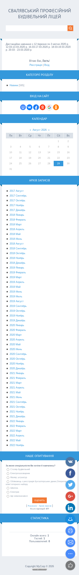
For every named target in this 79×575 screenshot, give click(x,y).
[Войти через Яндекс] (42, 107)
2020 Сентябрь (18, 354)
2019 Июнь (16, 291)
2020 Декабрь (17, 368)
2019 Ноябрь (17, 315)
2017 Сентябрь (18, 195)
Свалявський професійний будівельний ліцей (39, 14)
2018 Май (15, 234)
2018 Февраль (18, 219)
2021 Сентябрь (18, 402)
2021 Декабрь (17, 416)
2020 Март (16, 334)
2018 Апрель (17, 229)
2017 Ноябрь (17, 205)
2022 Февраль (18, 426)
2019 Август (17, 301)
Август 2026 (40, 129)
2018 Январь (17, 214)
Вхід (46, 65)
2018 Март (16, 224)
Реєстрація (36, 65)
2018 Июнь (16, 238)
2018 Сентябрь (18, 248)
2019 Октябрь (17, 310)
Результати (32, 506)
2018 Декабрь (17, 262)
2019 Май (15, 286)
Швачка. (14, 488)
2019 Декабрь (17, 320)
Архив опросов (45, 506)
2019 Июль (16, 296)
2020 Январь (17, 325)
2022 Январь (17, 421)
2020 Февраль (18, 330)
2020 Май (15, 344)
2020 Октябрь (17, 358)
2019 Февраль (18, 272)
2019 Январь (17, 267)
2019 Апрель (17, 282)
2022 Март (16, 430)
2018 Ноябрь (17, 258)
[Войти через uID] (23, 107)
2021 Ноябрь (17, 411)
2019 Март (16, 277)
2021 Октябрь (17, 406)
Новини (14, 85)
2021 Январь (17, 373)
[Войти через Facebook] (36, 107)
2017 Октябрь (17, 200)
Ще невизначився (19, 496)
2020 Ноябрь (17, 363)
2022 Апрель (17, 435)
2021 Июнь (16, 397)
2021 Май (15, 392)
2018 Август (17, 243)
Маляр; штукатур (18, 477)
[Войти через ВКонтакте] (29, 107)
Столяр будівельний (20, 469)
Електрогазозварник (20, 473)
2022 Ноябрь (17, 445)
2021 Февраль (18, 378)
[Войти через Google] (49, 107)
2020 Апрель (17, 339)
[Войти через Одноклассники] (56, 107)
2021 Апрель (17, 387)
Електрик (14, 492)
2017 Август (17, 190)
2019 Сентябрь (18, 306)
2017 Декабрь (17, 210)
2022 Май (15, 440)
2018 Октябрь (17, 253)
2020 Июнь (16, 349)
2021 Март (16, 382)
